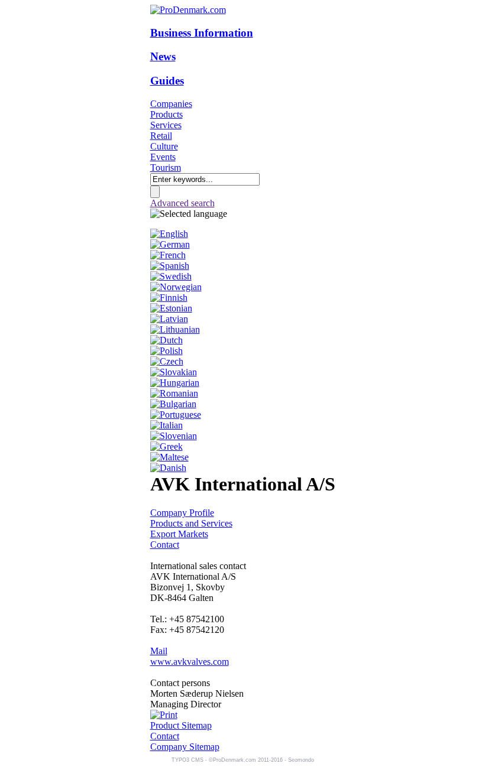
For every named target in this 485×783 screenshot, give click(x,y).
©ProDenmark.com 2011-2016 (246, 760)
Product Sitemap (181, 725)
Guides (167, 80)
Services (166, 125)
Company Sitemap (184, 747)
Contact (164, 545)
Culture (164, 146)
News (163, 56)
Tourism (165, 168)
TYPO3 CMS (187, 760)
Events (163, 157)
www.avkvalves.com (189, 662)
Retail (161, 136)
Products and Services (191, 523)
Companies (171, 104)
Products (166, 114)
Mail (158, 651)
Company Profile (182, 513)
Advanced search (182, 203)
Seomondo (301, 760)
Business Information (201, 33)
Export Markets (179, 534)
